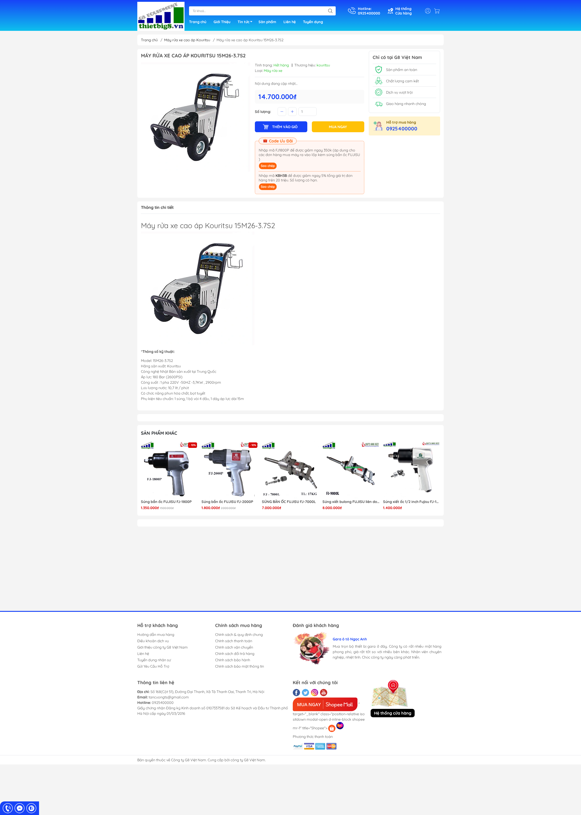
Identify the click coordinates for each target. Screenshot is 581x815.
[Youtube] (323, 692)
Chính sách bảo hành (232, 660)
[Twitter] (305, 692)
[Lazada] (340, 725)
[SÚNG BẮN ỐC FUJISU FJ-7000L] (290, 469)
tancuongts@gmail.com (169, 697)
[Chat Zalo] (31, 808)
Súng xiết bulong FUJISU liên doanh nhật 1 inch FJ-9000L (351, 502)
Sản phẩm (267, 22)
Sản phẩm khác (159, 433)
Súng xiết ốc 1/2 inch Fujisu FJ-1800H (411, 502)
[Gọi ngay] (8, 808)
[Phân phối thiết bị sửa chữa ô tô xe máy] (161, 16)
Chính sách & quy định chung (239, 634)
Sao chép (268, 166)
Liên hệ (289, 22)
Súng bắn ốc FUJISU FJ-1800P (166, 502)
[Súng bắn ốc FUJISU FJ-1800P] (169, 469)
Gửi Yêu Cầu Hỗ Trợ (153, 666)
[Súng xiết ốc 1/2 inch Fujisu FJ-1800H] (411, 469)
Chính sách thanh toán (233, 641)
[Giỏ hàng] (438, 10)
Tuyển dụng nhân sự (154, 660)
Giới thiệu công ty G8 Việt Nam (162, 647)
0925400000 (401, 128)
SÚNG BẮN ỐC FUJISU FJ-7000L (289, 502)
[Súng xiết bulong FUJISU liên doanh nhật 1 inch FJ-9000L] (351, 469)
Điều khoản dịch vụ (153, 641)
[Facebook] (296, 692)
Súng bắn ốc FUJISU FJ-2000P (227, 502)
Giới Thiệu (222, 22)
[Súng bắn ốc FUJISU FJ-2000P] (230, 469)
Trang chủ (197, 22)
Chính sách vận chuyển (234, 647)
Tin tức (243, 22)
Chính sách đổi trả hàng (234, 653)
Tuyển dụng (313, 22)
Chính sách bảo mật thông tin (239, 666)
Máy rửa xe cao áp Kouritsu (187, 40)
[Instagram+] (314, 692)
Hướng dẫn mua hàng (155, 634)
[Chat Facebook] (20, 808)
